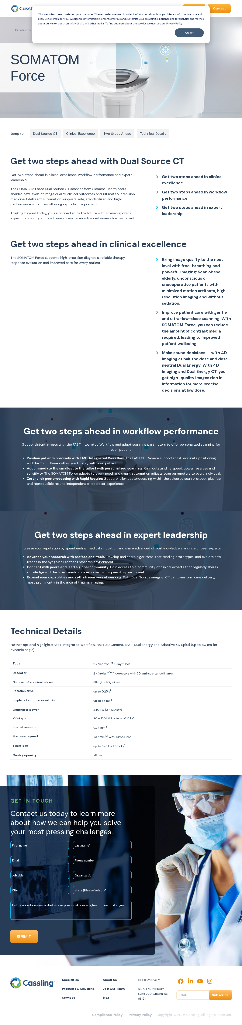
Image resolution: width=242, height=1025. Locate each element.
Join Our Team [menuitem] (114, 989)
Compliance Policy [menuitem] (107, 1014)
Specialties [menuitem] (70, 980)
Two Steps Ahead (117, 133)
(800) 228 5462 (149, 980)
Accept (189, 32)
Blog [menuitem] (106, 998)
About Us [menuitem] (110, 980)
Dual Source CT (45, 133)
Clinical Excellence (80, 133)
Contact (219, 8)
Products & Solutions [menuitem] (78, 989)
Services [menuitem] (68, 998)
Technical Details (153, 133)
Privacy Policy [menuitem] (140, 1014)
